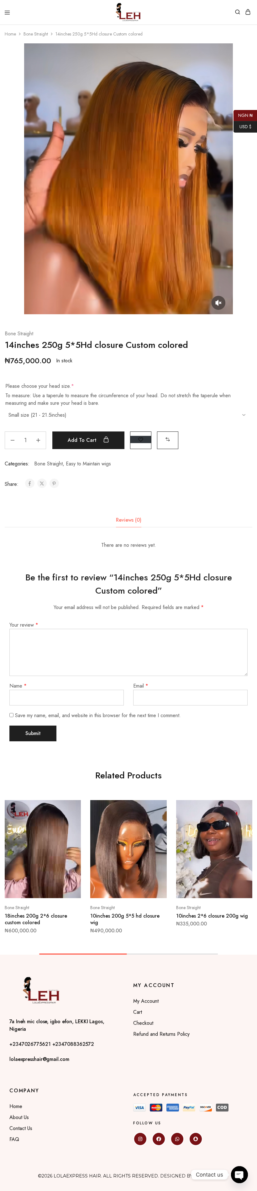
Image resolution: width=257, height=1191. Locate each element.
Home (10, 34)
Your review (23, 624)
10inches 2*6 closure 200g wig (212, 915)
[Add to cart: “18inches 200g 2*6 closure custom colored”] (70, 807)
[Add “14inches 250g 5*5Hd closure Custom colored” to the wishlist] (140, 439)
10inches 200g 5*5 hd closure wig (125, 919)
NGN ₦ (243, 114)
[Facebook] (159, 1139)
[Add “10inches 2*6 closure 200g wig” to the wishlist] (241, 830)
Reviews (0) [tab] (128, 520)
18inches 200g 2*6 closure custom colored (36, 919)
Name (18, 685)
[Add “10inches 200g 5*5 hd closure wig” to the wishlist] (155, 830)
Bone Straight (36, 34)
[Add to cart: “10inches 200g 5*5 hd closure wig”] (155, 807)
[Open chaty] (239, 1174)
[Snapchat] (196, 1139)
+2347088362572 (73, 1044)
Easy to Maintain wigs (88, 463)
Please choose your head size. (39, 386)
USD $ (242, 126)
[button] (167, 439)
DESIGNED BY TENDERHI (189, 1176)
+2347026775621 (30, 1044)
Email (140, 685)
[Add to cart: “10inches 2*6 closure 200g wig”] (241, 807)
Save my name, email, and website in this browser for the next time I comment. (98, 715)
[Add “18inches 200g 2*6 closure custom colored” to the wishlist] (70, 830)
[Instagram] (140, 1139)
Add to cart (83, 440)
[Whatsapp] (177, 1139)
